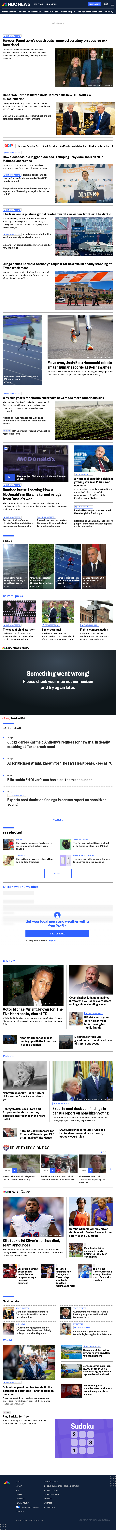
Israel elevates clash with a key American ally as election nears (27, 235)
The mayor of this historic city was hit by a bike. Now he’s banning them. (96, 1352)
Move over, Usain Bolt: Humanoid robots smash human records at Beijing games (80, 365)
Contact (19, 1486)
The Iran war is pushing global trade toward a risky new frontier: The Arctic (57, 214)
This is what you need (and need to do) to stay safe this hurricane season (34, 845)
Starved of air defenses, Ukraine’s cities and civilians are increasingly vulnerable (18, 523)
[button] (85, 118)
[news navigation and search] (112, 4)
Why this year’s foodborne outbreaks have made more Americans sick (53, 397)
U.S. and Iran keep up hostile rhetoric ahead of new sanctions (27, 246)
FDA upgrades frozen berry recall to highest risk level (26, 432)
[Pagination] (101, 1152)
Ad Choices (20, 1499)
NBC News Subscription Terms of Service (61, 1486)
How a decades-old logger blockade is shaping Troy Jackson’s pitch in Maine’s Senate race (53, 158)
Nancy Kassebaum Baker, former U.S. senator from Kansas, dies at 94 (23, 1096)
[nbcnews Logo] (7, 1482)
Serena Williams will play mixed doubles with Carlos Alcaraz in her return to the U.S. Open (90, 1232)
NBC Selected (49, 1507)
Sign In (52, 940)
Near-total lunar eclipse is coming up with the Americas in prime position (38, 1041)
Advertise (48, 1503)
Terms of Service (51, 1482)
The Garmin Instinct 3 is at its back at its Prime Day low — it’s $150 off (91, 844)
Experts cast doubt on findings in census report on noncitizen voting (57, 802)
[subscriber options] (106, 4)
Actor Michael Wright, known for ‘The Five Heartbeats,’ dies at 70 (59, 763)
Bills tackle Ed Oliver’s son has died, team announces (49, 779)
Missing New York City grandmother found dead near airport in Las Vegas (93, 1040)
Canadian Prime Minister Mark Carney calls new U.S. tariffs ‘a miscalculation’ (47, 97)
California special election (73, 146)
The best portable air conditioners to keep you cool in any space (91, 860)
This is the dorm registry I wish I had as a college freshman (34, 860)
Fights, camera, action (94, 629)
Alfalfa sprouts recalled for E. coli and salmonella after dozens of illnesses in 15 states (24, 420)
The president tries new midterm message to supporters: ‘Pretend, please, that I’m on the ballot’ (26, 191)
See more (58, 819)
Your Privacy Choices (30, 1507)
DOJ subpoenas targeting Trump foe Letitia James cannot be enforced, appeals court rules (82, 1133)
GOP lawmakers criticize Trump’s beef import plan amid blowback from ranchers (27, 117)
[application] (85, 118)
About (18, 1482)
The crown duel (51, 629)
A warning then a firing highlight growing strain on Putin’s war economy (93, 481)
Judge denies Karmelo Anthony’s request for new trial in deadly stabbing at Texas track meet (57, 265)
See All (58, 873)
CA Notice (20, 1511)
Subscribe (48, 1499)
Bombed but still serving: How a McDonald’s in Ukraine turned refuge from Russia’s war (32, 494)
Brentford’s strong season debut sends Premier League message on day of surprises (28, 1275)
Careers (19, 1495)
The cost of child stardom (19, 629)
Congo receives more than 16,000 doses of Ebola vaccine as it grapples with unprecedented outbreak (97, 1370)
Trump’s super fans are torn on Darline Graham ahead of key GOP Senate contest (25, 177)
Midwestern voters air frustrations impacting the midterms (92, 1179)
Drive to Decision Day (29, 146)
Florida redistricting (99, 146)
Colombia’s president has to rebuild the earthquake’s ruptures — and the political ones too (28, 1390)
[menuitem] (38, 4)
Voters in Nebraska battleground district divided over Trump (19, 1178)
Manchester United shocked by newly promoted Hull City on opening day (95, 1252)
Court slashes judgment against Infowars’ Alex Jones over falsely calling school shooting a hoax (90, 1000)
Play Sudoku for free (16, 1416)
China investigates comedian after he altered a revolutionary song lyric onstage (97, 1389)
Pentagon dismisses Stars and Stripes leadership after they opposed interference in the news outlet (24, 1114)
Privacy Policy (22, 1503)
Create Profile (57, 933)
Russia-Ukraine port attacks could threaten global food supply (92, 512)
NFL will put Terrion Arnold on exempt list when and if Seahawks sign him (102, 1274)
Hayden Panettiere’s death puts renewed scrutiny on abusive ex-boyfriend (55, 42)
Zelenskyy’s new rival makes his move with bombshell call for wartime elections (52, 523)
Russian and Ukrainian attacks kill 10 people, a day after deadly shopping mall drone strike (93, 523)
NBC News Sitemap (51, 1490)
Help (17, 1490)
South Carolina (49, 146)
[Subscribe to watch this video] (35, 463)
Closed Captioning (51, 1495)
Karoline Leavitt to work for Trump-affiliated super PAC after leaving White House (37, 1134)
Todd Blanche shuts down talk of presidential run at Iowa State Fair (57, 1178)
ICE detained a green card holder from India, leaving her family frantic (97, 1022)
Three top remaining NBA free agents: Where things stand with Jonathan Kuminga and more (65, 1277)
